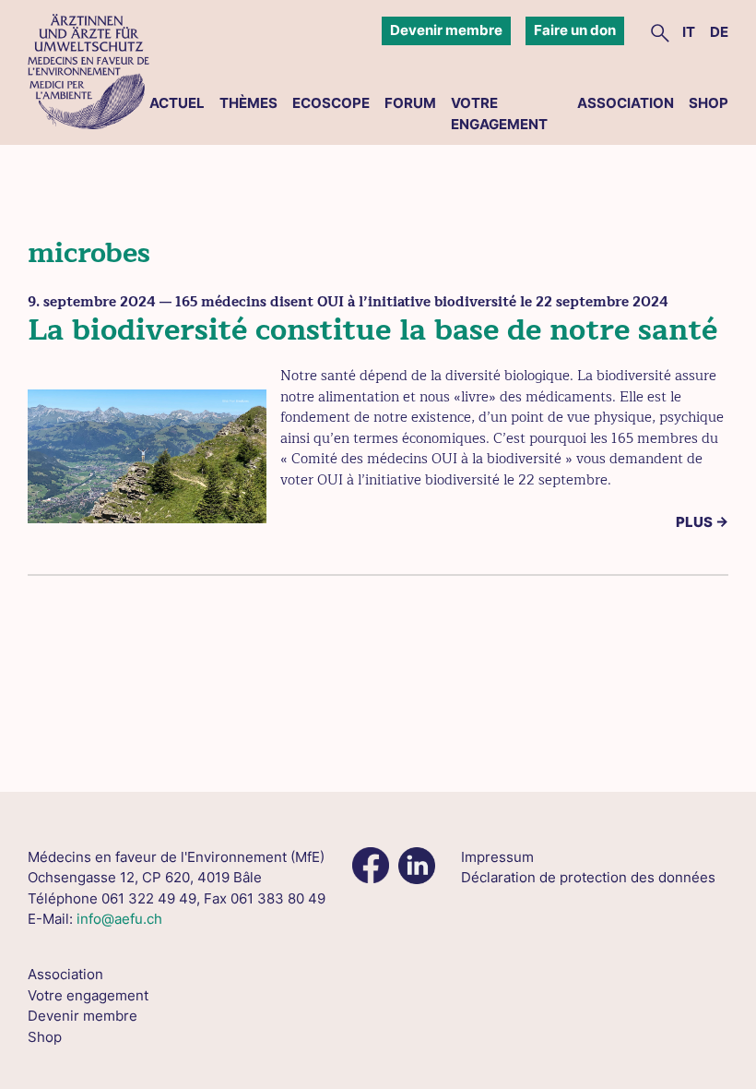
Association (625, 103)
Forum (410, 103)
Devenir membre (446, 30)
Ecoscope (331, 103)
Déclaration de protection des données (588, 877)
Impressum (497, 857)
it (688, 32)
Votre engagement (499, 113)
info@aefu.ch (119, 918)
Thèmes (248, 103)
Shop (708, 103)
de (719, 32)
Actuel (177, 103)
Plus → (702, 522)
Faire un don (575, 30)
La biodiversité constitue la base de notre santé (372, 329)
